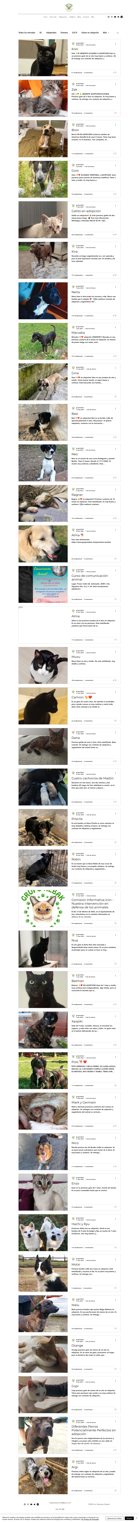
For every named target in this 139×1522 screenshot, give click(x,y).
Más (105, 32)
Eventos (64, 32)
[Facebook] (112, 17)
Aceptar (129, 1518)
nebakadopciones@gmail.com (60, 1503)
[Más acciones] (116, 44)
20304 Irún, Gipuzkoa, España (99, 1504)
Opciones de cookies (114, 1518)
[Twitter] (118, 17)
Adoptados (51, 32)
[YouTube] (115, 17)
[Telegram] (122, 17)
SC (41, 32)
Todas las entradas (26, 32)
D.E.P (74, 32)
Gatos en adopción (90, 32)
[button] (63, 16)
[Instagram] (109, 17)
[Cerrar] (136, 1518)
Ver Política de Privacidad (90, 1519)
